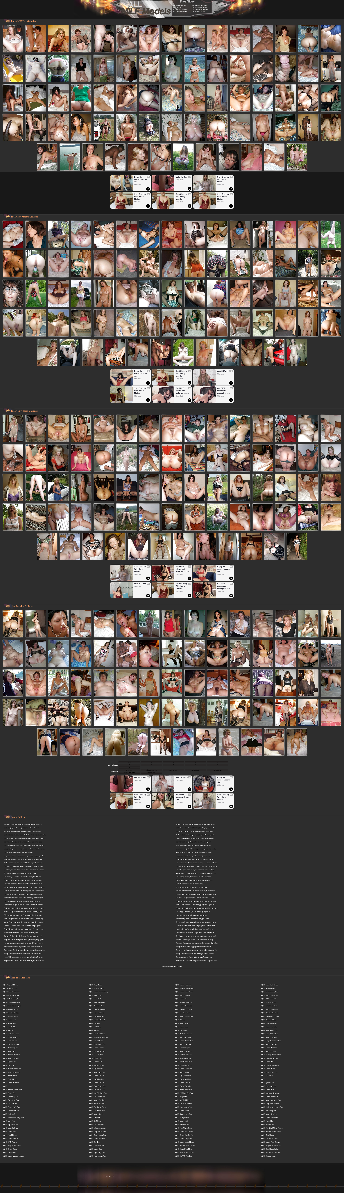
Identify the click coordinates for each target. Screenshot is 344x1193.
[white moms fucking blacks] (81, 293)
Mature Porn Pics (13, 1058)
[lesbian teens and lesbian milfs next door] (274, 547)
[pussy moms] (172, 488)
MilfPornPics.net (99, 1020)
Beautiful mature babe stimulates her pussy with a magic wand (23, 929)
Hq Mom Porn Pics (186, 1065)
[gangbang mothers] (262, 128)
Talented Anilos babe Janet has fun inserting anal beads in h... (23, 824)
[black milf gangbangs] (47, 353)
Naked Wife (97, 999)
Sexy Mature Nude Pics (273, 1041)
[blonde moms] (149, 488)
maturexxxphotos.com (273, 1093)
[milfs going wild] (35, 653)
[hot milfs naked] (240, 624)
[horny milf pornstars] (58, 428)
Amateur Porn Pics (14, 1055)
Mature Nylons (184, 1111)
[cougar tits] (149, 517)
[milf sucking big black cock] (149, 264)
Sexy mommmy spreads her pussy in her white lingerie (193, 845)
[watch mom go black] (274, 742)
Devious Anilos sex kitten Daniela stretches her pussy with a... (24, 926)
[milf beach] (160, 547)
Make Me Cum (181, 177)
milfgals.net (183, 1097)
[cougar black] (240, 323)
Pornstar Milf (151, 772)
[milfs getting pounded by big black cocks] (172, 713)
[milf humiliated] (172, 428)
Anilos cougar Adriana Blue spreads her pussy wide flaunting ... (24, 919)
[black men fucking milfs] (126, 488)
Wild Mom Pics (99, 1079)
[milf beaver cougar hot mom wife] (115, 742)
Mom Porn (11, 1121)
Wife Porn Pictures (186, 1009)
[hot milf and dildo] (81, 128)
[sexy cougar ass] (126, 683)
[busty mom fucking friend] (81, 68)
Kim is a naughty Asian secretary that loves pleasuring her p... (23, 912)
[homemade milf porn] (262, 713)
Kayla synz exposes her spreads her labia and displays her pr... (24, 943)
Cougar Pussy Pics (186, 1086)
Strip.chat (137, 185)
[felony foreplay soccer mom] (331, 683)
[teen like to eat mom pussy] (308, 68)
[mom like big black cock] (35, 428)
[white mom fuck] (126, 428)
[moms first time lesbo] (285, 293)
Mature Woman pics (186, 1006)
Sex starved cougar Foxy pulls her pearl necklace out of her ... (195, 898)
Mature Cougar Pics (186, 1139)
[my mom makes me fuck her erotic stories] (194, 624)
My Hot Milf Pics (185, 1100)
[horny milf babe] (285, 653)
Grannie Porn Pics (99, 1044)
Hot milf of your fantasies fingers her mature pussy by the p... (195, 870)
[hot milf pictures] (308, 428)
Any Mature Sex (13, 1016)
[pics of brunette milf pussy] (103, 653)
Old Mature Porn (13, 1044)
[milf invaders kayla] (172, 234)
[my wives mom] (217, 39)
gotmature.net (270, 1083)
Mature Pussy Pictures (273, 1142)
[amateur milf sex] (308, 293)
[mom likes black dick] (103, 458)
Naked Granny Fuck (201, 5)
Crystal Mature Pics (14, 1037)
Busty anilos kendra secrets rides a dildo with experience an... (23, 842)
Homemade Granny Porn (16, 1118)
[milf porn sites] (149, 68)
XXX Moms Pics (271, 999)
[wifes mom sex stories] (240, 428)
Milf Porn (97, 1118)
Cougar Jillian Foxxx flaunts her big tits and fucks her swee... (23, 884)
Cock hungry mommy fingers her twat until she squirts (193, 877)
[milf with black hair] (194, 128)
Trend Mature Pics (272, 1058)
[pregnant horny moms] (160, 157)
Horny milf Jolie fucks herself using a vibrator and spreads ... (195, 831)
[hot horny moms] (262, 39)
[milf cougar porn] (206, 353)
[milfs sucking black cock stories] (126, 68)
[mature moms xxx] (58, 683)
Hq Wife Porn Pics (186, 1156)
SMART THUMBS (176, 966)
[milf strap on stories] (172, 624)
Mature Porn (98, 995)
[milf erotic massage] (297, 353)
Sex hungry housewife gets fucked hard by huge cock (193, 912)
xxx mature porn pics (201, 9)
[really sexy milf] (149, 713)
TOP (129, 762)
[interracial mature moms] (331, 68)
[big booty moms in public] (194, 517)
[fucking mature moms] (92, 742)
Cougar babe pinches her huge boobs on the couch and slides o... (24, 849)
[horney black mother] (160, 742)
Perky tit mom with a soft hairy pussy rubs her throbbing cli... (23, 880)
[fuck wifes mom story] (81, 39)
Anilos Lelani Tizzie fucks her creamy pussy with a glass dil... (195, 905)
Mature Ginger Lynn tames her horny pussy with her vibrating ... (24, 922)
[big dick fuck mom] (13, 323)
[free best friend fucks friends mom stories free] (285, 68)
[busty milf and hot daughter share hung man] (149, 323)
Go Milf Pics (98, 1058)
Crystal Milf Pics (181, 5)
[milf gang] (35, 68)
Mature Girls (98, 1149)
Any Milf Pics (12, 1076)
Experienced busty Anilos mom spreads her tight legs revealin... (196, 891)
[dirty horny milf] (274, 353)
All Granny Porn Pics (101, 1037)
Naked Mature (98, 1041)
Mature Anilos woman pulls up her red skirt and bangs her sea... (196, 873)
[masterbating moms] (308, 517)
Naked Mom (270, 1121)
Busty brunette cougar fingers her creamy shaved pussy (193, 842)
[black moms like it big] (58, 713)
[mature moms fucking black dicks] (262, 264)
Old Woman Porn (99, 1111)
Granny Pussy (12, 1149)
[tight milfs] (183, 547)
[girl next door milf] (172, 98)
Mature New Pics (200, 11)
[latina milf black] (35, 128)
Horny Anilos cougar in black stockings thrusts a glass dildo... (23, 894)
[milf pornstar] (262, 234)
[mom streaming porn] (103, 293)
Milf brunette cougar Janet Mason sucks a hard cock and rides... (24, 905)
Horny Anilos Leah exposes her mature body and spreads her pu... (197, 866)
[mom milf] (331, 653)
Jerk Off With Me (224, 371)
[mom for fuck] (262, 488)
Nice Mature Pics (185, 1037)
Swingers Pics (184, 1118)
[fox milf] (160, 353)
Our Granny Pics (99, 1097)
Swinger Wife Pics (186, 1114)
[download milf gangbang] (194, 39)
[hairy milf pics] (149, 428)
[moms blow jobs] (58, 458)
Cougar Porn (12, 1153)
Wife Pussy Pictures (272, 1016)
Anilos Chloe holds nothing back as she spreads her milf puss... (196, 824)
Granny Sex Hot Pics (272, 1002)
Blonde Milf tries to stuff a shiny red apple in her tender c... (195, 880)
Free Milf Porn (12, 1027)
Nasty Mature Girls (186, 1055)
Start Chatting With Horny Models (140, 196)
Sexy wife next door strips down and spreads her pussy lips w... (24, 940)
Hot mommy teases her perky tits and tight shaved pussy (22, 901)
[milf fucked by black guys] (149, 624)
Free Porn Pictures (13, 1013)
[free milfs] (217, 264)
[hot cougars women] (103, 713)
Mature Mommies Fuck (273, 1100)
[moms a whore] (35, 98)
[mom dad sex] (217, 458)
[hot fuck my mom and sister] (251, 742)
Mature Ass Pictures (186, 1132)
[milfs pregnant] (35, 713)
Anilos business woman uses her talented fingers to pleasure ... (24, 863)
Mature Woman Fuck (272, 1097)
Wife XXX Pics (271, 1020)
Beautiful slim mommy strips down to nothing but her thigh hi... (24, 898)
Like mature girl (271, 1086)
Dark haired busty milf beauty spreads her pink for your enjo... (24, 908)
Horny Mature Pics (181, 9)
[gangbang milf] (183, 157)
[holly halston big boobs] (194, 713)
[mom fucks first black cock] (13, 128)
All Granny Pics (13, 1048)
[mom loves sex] (297, 547)
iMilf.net (182, 1020)
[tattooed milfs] (262, 624)
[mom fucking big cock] (58, 128)
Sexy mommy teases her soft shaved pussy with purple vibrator (24, 891)
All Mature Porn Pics (14, 1069)
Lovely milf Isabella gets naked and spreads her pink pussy (194, 929)
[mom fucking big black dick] (194, 458)
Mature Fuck (12, 1020)
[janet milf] (92, 547)
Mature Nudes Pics (272, 1118)
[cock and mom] (69, 353)
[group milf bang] (285, 98)
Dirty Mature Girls (181, 11)
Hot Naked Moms (99, 1034)
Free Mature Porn (13, 1100)
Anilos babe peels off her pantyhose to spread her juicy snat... (195, 835)
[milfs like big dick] (308, 39)
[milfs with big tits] (285, 39)
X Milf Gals (12, 1023)
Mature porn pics (185, 985)
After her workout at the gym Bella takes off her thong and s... (23, 915)
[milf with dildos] (194, 653)
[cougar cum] (58, 323)
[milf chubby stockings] (149, 128)
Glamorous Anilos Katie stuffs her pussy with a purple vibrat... (196, 926)
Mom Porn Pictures (272, 1009)
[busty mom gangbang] (103, 98)
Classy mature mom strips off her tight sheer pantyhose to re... (195, 838)
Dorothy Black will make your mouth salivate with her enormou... (197, 908)
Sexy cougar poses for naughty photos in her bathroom (21, 828)
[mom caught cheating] (13, 68)
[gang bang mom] (285, 458)
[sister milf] (47, 742)
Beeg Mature (270, 1135)
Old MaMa (183, 1030)
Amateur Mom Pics (201, 7)
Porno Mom (270, 1125)
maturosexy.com (271, 1111)
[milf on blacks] (240, 653)
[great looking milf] (285, 488)
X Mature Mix (270, 988)
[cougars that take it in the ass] (217, 517)
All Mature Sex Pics (186, 1093)
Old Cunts (11, 1065)
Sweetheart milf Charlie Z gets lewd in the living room (21, 933)
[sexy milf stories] (138, 353)
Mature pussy (184, 1023)
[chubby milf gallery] (251, 547)
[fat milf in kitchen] (103, 624)
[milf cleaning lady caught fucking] (308, 234)
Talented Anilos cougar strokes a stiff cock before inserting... (195, 940)
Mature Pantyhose (271, 1048)
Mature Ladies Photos (187, 1142)
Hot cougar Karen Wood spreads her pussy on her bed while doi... (197, 863)
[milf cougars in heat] (58, 653)
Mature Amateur (99, 1048)
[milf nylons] (240, 234)
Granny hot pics (185, 1048)
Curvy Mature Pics (272, 1034)
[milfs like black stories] (138, 157)
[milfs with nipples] (172, 293)
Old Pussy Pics (99, 1125)
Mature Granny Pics (186, 1016)
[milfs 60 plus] (126, 323)
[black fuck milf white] (308, 98)
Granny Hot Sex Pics (186, 1135)
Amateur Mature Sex (186, 1002)
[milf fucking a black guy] (285, 323)
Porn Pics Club (98, 1016)
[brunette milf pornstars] (126, 517)
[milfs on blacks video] (331, 264)
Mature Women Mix (186, 1041)
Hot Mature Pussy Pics (273, 1153)
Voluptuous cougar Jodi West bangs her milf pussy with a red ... (196, 849)
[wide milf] (126, 98)
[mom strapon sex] (58, 39)
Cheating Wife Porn (100, 1009)
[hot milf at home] (194, 264)
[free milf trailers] (331, 234)
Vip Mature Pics (13, 1125)
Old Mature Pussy (271, 1139)
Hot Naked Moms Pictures (274, 1128)
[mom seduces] (240, 517)
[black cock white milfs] (285, 264)
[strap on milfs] (331, 128)
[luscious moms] (115, 157)
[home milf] (13, 624)
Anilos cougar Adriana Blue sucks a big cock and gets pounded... (196, 901)
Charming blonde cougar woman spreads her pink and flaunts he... (197, 943)
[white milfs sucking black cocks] (103, 517)
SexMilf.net (97, 1121)
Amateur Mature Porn (15, 1090)
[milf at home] (58, 624)
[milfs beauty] (194, 683)
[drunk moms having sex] (262, 683)
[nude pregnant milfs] (103, 428)
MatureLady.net (13, 1128)
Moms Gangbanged (129, 772)
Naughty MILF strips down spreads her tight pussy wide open (196, 894)
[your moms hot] (58, 488)
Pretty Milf (129, 770)
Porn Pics (97, 1023)
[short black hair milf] (58, 293)
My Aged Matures (185, 1076)
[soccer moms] (285, 128)
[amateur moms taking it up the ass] (149, 39)
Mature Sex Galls (271, 1027)
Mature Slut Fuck (99, 1072)
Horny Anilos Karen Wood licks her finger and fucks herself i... (196, 954)
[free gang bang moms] (206, 742)
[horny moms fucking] (81, 713)
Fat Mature (97, 1027)
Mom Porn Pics (185, 995)
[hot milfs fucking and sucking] (81, 488)
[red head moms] (262, 98)
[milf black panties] (228, 547)
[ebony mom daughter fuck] (251, 157)
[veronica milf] (297, 157)
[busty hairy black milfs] (172, 653)
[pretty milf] (13, 428)
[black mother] (331, 517)
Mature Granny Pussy (101, 992)
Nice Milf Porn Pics (100, 1093)
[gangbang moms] (126, 653)
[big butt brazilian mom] (126, 713)
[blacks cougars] (58, 98)
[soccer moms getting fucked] (194, 234)
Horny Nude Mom (186, 1149)
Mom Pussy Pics (185, 1044)
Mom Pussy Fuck (271, 1044)
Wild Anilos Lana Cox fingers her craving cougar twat (193, 856)
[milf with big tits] (126, 128)
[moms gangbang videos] (35, 488)
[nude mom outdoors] (251, 353)
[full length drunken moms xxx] (81, 323)
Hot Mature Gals (99, 1090)
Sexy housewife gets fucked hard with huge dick (191, 887)
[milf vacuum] (172, 128)
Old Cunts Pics (12, 1104)
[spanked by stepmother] (35, 624)
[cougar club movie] (126, 39)
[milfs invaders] (217, 68)
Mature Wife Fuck (185, 1051)
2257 (112, 1176)
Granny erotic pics (99, 1146)
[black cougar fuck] (103, 128)
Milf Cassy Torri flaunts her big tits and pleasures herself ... (195, 852)
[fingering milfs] (35, 683)
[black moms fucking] (172, 68)
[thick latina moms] (103, 488)
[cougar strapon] (58, 234)
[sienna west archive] (308, 128)
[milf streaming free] (47, 157)
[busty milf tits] (183, 742)
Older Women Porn (100, 1135)
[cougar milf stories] (81, 428)
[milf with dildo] (262, 653)
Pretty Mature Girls (186, 1034)
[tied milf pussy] (81, 653)
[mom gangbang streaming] (81, 234)
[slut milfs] (285, 624)
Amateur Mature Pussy (273, 1132)
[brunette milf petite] (240, 713)
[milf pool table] (262, 517)
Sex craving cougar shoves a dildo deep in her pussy (20, 873)
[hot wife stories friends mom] (103, 234)
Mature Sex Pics (99, 1083)
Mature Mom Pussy (186, 992)
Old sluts (97, 1142)
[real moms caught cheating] (149, 653)
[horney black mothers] (58, 517)
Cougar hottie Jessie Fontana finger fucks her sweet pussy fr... (195, 933)
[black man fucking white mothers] (13, 98)
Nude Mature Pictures (187, 1153)
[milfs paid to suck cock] (217, 428)
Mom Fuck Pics (185, 1072)
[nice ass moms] (35, 293)
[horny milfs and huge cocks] (308, 624)
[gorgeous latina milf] (262, 293)
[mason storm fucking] (308, 713)
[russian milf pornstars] (13, 488)
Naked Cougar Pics (186, 1107)
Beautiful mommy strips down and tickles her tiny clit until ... (195, 859)
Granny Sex (11, 1093)
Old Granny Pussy (100, 1107)
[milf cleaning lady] (172, 458)
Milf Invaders (195, 770)
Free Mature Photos (186, 1062)
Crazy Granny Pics (272, 992)
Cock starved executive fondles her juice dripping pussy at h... (195, 828)
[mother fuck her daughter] (240, 68)
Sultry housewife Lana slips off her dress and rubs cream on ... (24, 947)
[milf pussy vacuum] (103, 264)
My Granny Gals (99, 1153)
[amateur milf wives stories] (217, 293)
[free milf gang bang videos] (13, 517)
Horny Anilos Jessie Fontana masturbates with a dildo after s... (24, 954)
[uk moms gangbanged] (13, 458)
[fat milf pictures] (92, 353)
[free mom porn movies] (217, 323)
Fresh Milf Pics (99, 1013)
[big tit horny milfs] (58, 68)
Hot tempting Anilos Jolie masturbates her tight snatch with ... (23, 877)
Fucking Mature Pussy (187, 988)
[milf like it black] (194, 293)
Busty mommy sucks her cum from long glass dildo (192, 919)
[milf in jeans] (274, 157)
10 (129, 767)
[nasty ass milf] (240, 488)
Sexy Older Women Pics (274, 1146)
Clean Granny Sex (99, 1086)
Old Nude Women (185, 1013)
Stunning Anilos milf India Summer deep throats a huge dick (23, 936)
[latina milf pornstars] (172, 323)
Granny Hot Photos (272, 1006)
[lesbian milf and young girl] (194, 323)
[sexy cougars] (149, 98)
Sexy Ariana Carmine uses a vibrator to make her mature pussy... (196, 922)
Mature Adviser (185, 1083)
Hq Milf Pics (12, 1062)
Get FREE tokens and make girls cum (182, 390)
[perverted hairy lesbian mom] (35, 234)
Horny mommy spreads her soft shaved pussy (18, 852)
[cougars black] (240, 98)
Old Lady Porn (98, 1055)
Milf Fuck (11, 1030)
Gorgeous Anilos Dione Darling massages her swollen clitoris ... (24, 866)
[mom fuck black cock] (35, 264)
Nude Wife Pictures (14, 1072)
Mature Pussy (270, 1069)
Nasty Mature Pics (100, 1156)
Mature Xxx (12, 1132)
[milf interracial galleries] (13, 264)
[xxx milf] (115, 353)
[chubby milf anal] (308, 683)
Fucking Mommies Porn (273, 1055)
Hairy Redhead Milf (151, 770)
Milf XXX (97, 1030)
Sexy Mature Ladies (272, 1149)
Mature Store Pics (271, 1114)
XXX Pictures (12, 1142)
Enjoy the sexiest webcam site (141, 179)
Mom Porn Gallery (272, 995)
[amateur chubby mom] (308, 323)
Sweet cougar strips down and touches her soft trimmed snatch (24, 870)
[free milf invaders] (206, 157)
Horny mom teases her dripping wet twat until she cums (193, 947)
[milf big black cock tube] (126, 264)
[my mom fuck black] (285, 428)
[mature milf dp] (240, 128)
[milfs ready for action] (92, 157)
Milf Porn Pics (12, 1041)
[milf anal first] (69, 157)
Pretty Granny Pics (186, 1090)
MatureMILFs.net (99, 1002)
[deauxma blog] (331, 488)
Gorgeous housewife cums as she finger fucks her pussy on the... (24, 856)
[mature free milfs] (138, 547)
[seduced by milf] (35, 39)
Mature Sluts (12, 1051)
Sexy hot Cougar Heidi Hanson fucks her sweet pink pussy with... (25, 835)
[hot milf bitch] (308, 653)
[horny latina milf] (262, 458)
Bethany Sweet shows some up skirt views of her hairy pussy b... (197, 950)
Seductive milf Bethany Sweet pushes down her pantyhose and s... (197, 961)
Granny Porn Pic (13, 1111)
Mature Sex (183, 999)
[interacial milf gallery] (285, 234)
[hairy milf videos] (81, 458)
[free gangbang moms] (103, 68)
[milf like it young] (217, 234)
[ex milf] (331, 98)
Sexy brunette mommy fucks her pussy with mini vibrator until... (196, 936)
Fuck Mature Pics (271, 1023)
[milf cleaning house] (240, 683)
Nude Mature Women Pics (274, 1107)
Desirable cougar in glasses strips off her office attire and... (194, 957)
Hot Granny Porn (99, 1051)
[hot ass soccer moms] (285, 517)
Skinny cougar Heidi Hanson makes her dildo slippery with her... (24, 887)
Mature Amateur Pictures (16, 1156)
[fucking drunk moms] (217, 98)
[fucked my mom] (183, 353)
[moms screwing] (13, 683)
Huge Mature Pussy (14, 1146)
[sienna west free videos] (240, 264)
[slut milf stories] (240, 39)
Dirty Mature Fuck (100, 1132)
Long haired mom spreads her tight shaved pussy (191, 915)
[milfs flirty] (194, 488)
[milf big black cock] (115, 547)
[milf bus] (69, 547)
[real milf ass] (149, 683)
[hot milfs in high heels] (13, 713)
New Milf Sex (12, 1135)
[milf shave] (126, 624)
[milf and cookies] (81, 624)
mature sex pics (99, 1065)
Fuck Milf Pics (12, 1079)
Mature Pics (269, 1062)
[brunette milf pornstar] (331, 323)
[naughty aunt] (81, 683)
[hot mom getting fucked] (47, 547)
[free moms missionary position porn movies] (308, 488)
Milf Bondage (217, 770)
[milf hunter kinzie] (13, 234)
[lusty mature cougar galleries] (35, 517)
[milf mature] (35, 458)
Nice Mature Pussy (186, 1128)
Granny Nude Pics (14, 1107)
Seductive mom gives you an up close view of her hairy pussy (23, 859)
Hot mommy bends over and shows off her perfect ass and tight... (25, 845)
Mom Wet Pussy (271, 1051)
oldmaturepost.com (100, 1128)
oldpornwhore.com (186, 1058)
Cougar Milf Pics (185, 1079)
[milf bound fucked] (69, 742)
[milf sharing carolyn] (217, 128)
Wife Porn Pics (184, 1125)
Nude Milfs (11, 1114)
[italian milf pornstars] (331, 428)
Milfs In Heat (173, 770)
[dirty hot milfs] (149, 234)
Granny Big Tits (13, 1097)
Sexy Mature (98, 985)
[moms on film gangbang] (240, 293)
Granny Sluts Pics (271, 1072)
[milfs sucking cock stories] (35, 323)
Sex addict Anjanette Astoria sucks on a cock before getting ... (23, 831)
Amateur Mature (271, 1156)
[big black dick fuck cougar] (331, 39)
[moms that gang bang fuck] (228, 157)
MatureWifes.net (13, 1139)
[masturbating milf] (103, 39)
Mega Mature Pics (271, 1030)
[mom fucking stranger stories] (262, 428)
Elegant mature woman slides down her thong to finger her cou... (24, 961)
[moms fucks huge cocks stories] (172, 683)
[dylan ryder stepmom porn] (194, 68)
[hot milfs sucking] (331, 458)
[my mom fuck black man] (149, 458)
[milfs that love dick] (126, 293)
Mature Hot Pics (99, 1076)
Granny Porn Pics (99, 988)
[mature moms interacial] (81, 98)
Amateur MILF (99, 1006)
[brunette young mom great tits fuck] (172, 39)
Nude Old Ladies (13, 1034)
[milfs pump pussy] (262, 323)
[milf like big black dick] (331, 713)
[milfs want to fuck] (172, 517)
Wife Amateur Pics (272, 1013)
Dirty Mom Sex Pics (272, 1104)
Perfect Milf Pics (99, 1104)
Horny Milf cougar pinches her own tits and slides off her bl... (23, 957)
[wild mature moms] (217, 653)
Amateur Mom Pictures (187, 1146)
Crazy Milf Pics (180, 7)
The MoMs (269, 1076)
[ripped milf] (206, 547)
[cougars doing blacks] (194, 428)
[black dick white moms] (172, 264)
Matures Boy (98, 1062)
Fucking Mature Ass (272, 1065)
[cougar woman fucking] (217, 488)
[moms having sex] (308, 264)
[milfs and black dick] (217, 683)
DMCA (107, 1176)
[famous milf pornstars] (217, 713)
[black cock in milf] (262, 68)
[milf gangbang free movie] (58, 264)
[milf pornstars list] (13, 293)
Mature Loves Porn (186, 1069)
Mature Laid (184, 1121)
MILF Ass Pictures (186, 1104)
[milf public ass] (228, 742)
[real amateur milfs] (228, 353)
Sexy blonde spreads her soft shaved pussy (189, 884)
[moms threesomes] (138, 742)
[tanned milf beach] (217, 624)
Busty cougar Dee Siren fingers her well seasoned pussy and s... (24, 950)
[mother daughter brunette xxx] (331, 293)
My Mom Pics (98, 1069)
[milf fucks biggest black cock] (297, 742)
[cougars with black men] (126, 458)
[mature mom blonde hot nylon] (81, 517)
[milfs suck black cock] (13, 39)
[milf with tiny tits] (81, 264)
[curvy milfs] (194, 98)
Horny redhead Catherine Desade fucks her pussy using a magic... (25, 838)
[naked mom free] (126, 234)
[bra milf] (103, 323)
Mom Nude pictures (272, 985)
